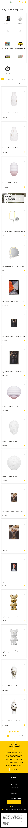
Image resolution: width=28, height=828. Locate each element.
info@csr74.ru (15, 806)
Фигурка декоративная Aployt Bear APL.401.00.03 (11, 616)
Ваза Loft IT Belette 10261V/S (10, 406)
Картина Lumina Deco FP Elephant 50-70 (12, 511)
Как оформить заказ (14, 789)
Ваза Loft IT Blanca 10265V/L (9, 441)
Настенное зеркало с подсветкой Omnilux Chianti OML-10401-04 (13, 232)
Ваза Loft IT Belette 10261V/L (10, 183)
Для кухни (6, 83)
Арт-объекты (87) (7, 23)
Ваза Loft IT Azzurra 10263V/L (10, 113)
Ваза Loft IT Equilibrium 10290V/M (11, 721)
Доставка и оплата (14, 787)
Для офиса (14, 83)
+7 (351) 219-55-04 (15, 798)
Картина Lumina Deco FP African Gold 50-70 (13, 336)
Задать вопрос (14, 769)
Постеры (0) (7, 60)
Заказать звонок (14, 802)
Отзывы (14, 780)
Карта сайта (14, 793)
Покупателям (14, 784)
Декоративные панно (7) (7, 35)
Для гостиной (22, 83)
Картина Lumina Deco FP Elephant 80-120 (13, 546)
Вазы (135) (20, 23)
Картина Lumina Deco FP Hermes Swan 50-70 (13, 581)
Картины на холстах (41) (7, 48)
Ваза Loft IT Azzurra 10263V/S (10, 148)
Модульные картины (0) (20, 48)
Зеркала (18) (20, 35)
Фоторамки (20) (20, 60)
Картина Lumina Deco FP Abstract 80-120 (13, 301)
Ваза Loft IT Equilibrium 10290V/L (11, 686)
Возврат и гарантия (14, 791)
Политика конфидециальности (14, 782)
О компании (14, 777)
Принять (6, 824)
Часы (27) (8, 73)
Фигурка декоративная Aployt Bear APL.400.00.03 (11, 651)
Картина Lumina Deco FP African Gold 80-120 (13, 372)
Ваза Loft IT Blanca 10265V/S (9, 476)
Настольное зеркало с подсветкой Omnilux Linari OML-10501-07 (13, 267)
